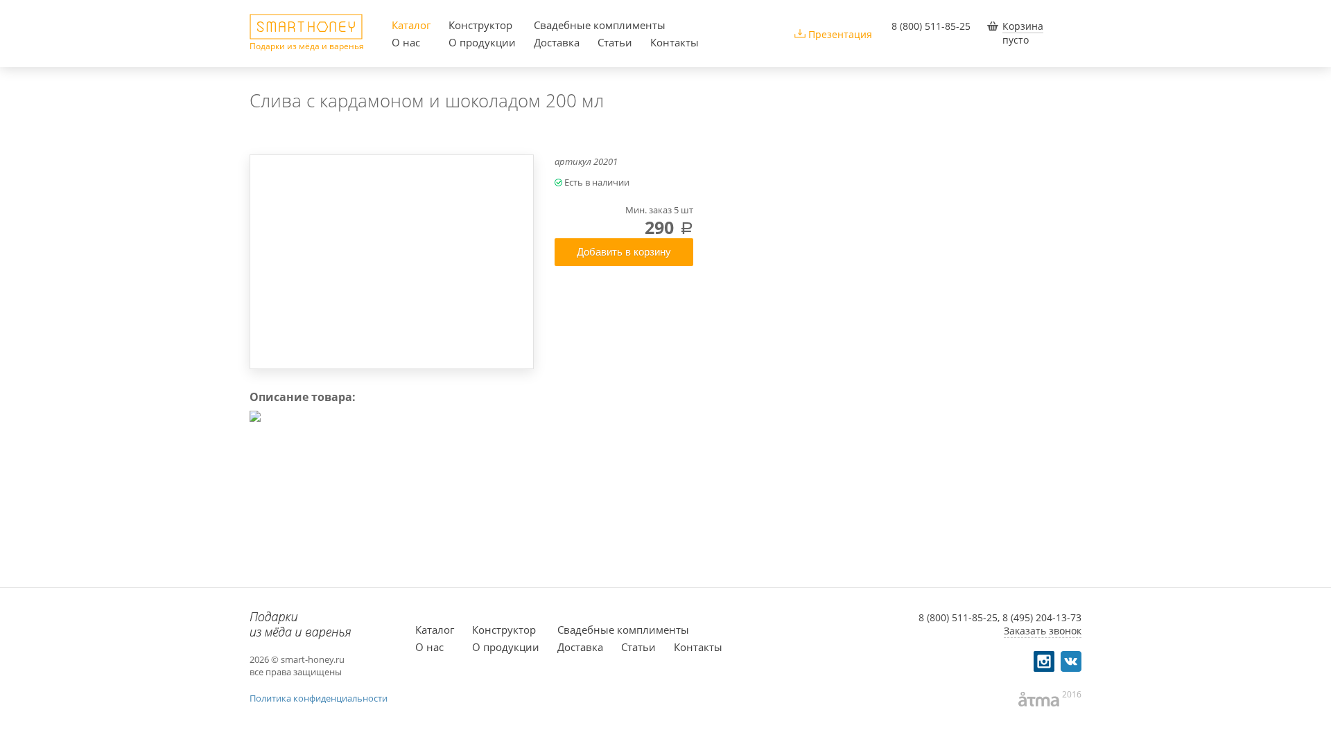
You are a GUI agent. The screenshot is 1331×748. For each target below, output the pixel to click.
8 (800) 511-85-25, (959, 617)
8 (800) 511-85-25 (931, 26)
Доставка (557, 42)
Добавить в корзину (624, 252)
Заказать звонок (1042, 630)
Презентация (840, 34)
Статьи (615, 42)
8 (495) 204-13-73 (1041, 617)
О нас (406, 42)
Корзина (1022, 26)
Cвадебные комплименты (600, 25)
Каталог (411, 25)
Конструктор (480, 25)
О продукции (482, 42)
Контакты (674, 42)
